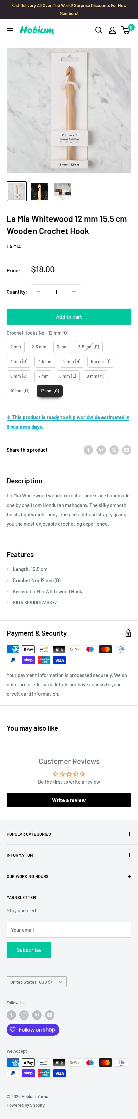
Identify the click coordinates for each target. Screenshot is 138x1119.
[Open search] (99, 30)
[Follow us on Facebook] (11, 1015)
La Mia (14, 246)
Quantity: (17, 292)
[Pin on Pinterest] (101, 450)
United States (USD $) (31, 982)
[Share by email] (126, 450)
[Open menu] (10, 30)
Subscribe (29, 950)
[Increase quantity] (74, 292)
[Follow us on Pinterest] (37, 1015)
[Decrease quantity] (38, 292)
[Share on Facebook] (88, 450)
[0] (126, 30)
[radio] (16, 347)
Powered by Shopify (26, 1105)
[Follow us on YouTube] (49, 1015)
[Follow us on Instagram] (24, 1015)
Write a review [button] (69, 800)
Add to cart (69, 316)
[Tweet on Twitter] (114, 450)
